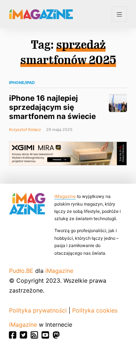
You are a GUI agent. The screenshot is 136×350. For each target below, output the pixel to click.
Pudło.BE (21, 270)
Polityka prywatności (38, 310)
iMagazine (65, 196)
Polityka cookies (95, 310)
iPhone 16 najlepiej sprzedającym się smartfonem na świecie (52, 107)
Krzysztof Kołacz (25, 129)
